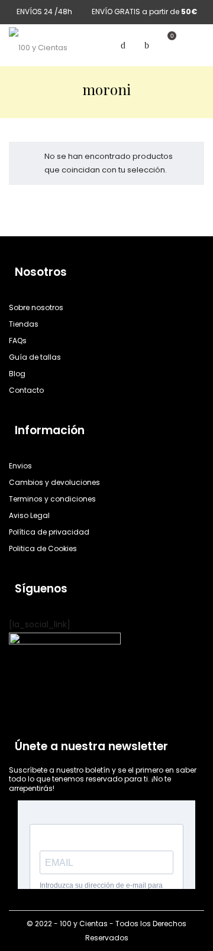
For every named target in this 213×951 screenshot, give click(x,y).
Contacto (26, 390)
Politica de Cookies (43, 548)
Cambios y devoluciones (54, 482)
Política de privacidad (49, 532)
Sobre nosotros (36, 307)
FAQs (18, 341)
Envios (20, 466)
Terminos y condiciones (52, 499)
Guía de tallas (35, 357)
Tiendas (23, 324)
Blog (17, 374)
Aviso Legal (29, 515)
